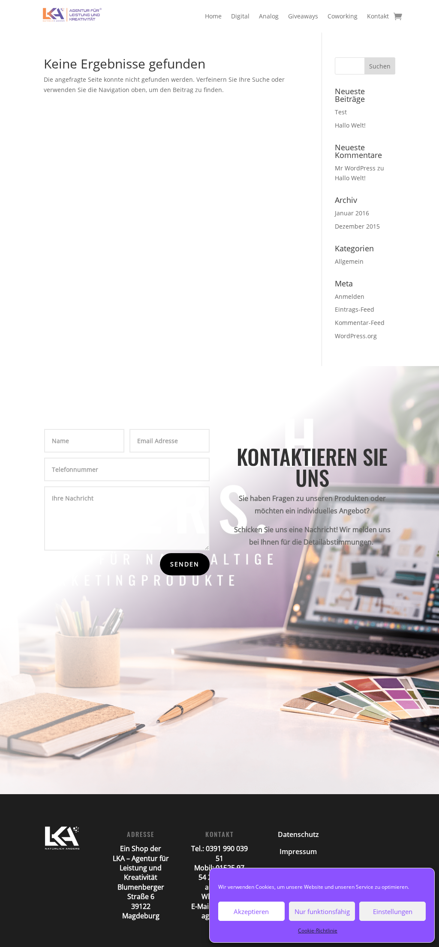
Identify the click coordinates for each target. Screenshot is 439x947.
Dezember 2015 (357, 226)
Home (213, 16)
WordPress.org (356, 336)
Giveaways (303, 16)
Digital (240, 16)
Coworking (343, 16)
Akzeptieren (251, 911)
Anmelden (349, 296)
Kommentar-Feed (360, 323)
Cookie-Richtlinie (317, 930)
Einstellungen (392, 911)
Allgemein (349, 261)
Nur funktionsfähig (322, 911)
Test (341, 112)
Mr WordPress (355, 168)
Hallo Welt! (350, 125)
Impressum (298, 851)
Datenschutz (298, 834)
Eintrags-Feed (354, 309)
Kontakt (378, 16)
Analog (269, 16)
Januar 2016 (352, 213)
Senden (184, 564)
